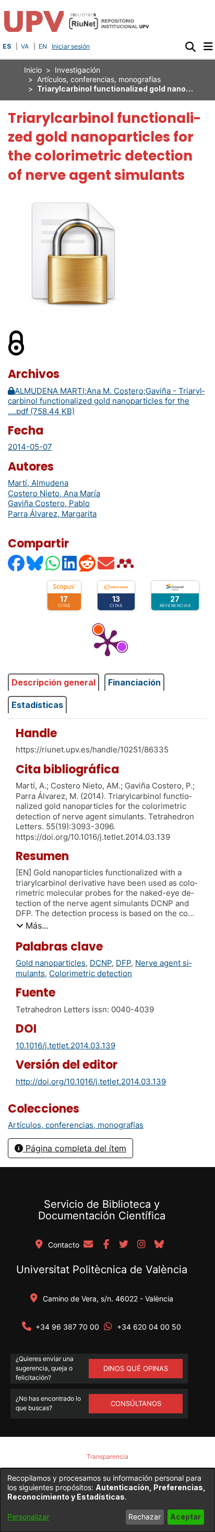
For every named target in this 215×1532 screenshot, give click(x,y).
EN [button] (43, 46)
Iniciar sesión (72, 46)
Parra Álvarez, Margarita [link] (52, 514)
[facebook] (106, 1245)
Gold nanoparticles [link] (51, 963)
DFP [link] (123, 963)
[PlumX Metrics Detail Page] (107, 642)
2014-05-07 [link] (30, 447)
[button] (190, 46)
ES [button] (7, 46)
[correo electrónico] (88, 1245)
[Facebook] (17, 563)
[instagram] (141, 1245)
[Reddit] (88, 563)
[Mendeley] (126, 563)
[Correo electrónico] (106, 563)
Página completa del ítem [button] (74, 1148)
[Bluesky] (35, 563)
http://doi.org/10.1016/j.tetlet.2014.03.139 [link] (91, 1082)
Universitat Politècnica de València (101, 1269)
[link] (76, 1125)
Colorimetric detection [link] (90, 973)
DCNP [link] (101, 963)
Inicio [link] (33, 69)
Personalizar (28, 1516)
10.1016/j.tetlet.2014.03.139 (65, 1045)
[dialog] (107, 1500)
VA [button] (25, 46)
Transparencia (107, 1456)
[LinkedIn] (70, 563)
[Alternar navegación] (208, 46)
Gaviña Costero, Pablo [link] (49, 503)
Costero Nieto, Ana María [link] (54, 493)
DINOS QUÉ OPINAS (135, 1368)
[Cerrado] (17, 342)
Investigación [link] (77, 69)
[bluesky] (159, 1245)
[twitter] (124, 1245)
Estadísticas (37, 705)
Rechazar (144, 1516)
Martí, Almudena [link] (38, 483)
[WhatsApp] (53, 563)
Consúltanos (136, 1403)
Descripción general (53, 682)
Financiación (134, 682)
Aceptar (185, 1516)
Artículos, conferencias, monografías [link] (99, 79)
